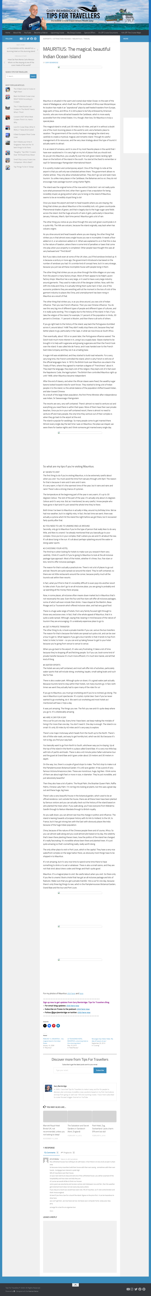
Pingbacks (68, 1152)
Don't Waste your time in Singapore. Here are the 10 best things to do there (23, 145)
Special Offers (89, 33)
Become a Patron (41, 33)
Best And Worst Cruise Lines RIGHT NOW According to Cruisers (24, 99)
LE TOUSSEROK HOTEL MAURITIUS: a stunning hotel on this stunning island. (77, 1041)
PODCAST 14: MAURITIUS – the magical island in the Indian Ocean (53, 1041)
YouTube (27, 33)
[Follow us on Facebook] (31, 38)
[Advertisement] (21, 216)
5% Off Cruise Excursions (108, 33)
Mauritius (77, 39)
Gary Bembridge (51, 63)
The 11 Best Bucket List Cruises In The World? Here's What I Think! (24, 109)
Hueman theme (33, 1291)
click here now (84, 1012)
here (81, 993)
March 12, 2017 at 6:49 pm (69, 1159)
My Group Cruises (74, 33)
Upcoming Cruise (57, 33)
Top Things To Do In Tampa (24, 167)
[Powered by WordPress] (14, 1291)
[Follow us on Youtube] (21, 38)
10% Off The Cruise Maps (131, 33)
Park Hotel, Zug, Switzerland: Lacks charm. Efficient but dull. (103, 1128)
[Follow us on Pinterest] (35, 38)
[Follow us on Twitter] (28, 38)
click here (71, 993)
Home (7, 33)
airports (47, 39)
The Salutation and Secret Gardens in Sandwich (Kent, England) (78, 1128)
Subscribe (100, 1070)
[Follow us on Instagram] (24, 38)
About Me (17, 33)
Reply (51, 1211)
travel (87, 39)
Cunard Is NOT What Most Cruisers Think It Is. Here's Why (23, 119)
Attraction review (62, 39)
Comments (52, 1152)
